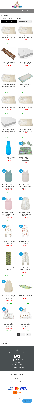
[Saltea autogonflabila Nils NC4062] (8, 148)
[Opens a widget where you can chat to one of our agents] (27, 401)
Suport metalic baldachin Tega (8, 63)
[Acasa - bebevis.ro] (17, 4)
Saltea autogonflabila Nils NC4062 (8, 158)
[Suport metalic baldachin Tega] (8, 53)
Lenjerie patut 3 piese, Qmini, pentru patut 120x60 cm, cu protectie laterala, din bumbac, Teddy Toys (25, 323)
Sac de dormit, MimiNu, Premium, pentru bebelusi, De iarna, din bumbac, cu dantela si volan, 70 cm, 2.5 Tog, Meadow (25, 213)
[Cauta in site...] (32, 11)
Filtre (9, 21)
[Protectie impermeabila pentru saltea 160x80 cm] (8, 122)
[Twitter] (18, 356)
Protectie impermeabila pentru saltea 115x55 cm (8, 36)
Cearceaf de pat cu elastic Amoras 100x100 (25, 85)
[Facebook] (15, 356)
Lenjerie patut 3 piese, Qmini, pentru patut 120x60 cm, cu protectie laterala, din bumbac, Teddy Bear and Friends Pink (8, 323)
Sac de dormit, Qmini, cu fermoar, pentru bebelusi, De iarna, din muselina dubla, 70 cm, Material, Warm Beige (8, 296)
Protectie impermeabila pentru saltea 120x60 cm (25, 36)
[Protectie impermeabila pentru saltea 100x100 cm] (25, 122)
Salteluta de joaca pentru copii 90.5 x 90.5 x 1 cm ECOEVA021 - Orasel (25, 158)
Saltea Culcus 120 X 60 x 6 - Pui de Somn (25, 296)
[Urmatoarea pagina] (30, 334)
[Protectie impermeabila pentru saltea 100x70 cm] (8, 78)
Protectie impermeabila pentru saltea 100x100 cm (25, 130)
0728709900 (18, 364)
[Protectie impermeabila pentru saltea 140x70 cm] (8, 99)
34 (27, 334)
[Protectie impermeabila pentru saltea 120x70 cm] (25, 99)
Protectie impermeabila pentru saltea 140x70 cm (8, 106)
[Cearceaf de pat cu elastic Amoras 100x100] (25, 78)
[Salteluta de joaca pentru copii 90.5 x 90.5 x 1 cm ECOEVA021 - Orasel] (25, 148)
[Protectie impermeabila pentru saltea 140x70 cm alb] (25, 53)
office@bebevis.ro (18, 367)
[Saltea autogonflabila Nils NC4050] (8, 258)
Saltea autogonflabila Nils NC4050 (8, 268)
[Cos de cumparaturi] (28, 11)
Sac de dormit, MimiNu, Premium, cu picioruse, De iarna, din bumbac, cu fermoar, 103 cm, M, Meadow (25, 268)
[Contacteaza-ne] (23, 11)
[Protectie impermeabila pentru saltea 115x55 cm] (8, 30)
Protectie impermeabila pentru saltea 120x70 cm (25, 106)
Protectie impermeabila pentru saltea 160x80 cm (8, 130)
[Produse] (2, 11)
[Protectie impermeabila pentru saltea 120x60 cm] (25, 30)
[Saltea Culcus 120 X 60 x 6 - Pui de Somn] (25, 286)
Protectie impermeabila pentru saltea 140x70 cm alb (25, 63)
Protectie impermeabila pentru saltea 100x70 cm (8, 85)
